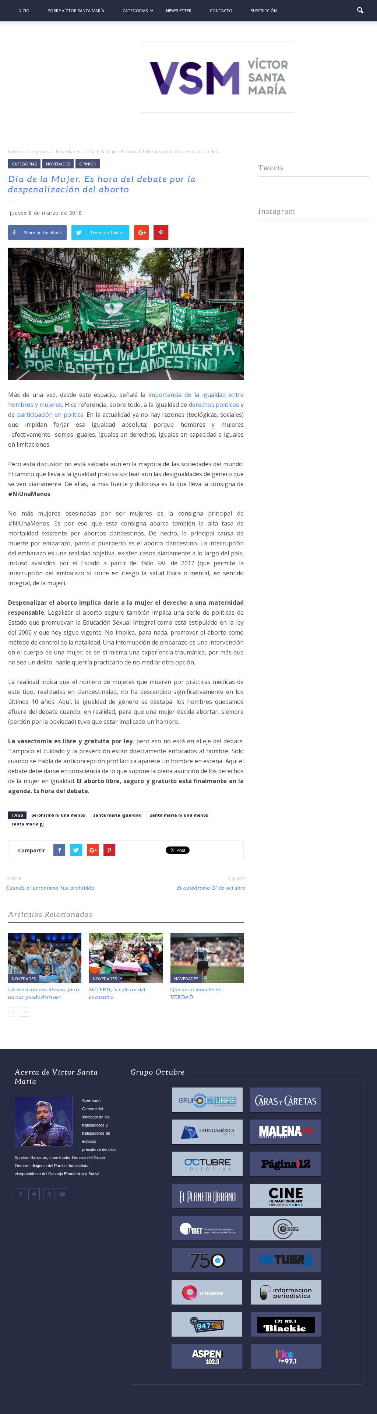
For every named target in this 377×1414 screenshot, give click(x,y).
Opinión (87, 164)
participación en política (50, 415)
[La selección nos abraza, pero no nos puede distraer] (44, 958)
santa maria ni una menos (179, 815)
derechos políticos (214, 405)
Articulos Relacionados (50, 914)
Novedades (58, 164)
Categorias (135, 10)
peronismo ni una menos (58, 815)
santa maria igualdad (117, 815)
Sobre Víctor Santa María (76, 10)
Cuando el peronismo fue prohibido (50, 888)
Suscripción (264, 10)
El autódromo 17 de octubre (211, 888)
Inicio (23, 10)
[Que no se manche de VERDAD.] (207, 958)
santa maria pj (27, 824)
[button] (360, 11)
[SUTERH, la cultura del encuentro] (125, 958)
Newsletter (178, 10)
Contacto (221, 10)
